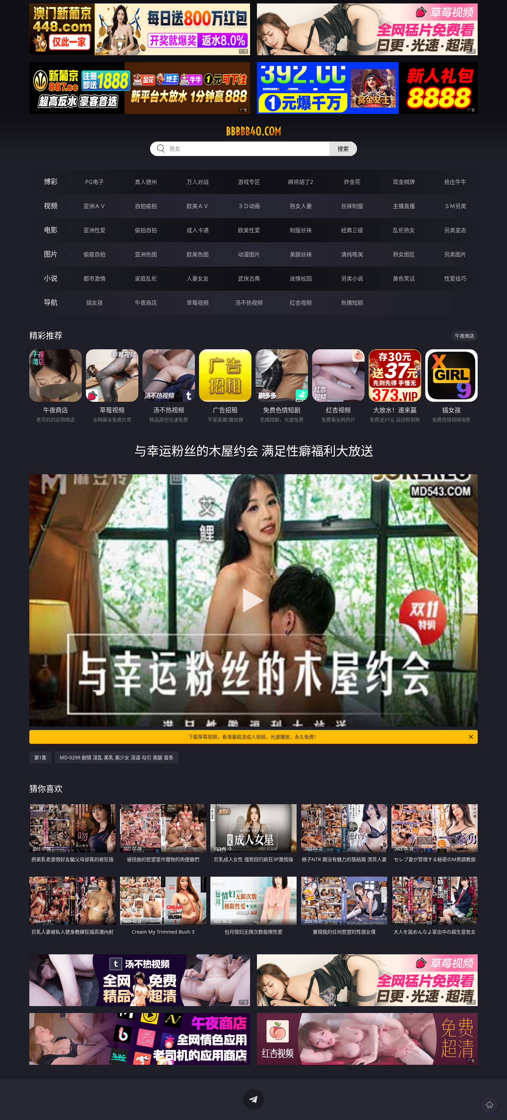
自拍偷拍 (146, 206)
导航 (51, 302)
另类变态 (455, 230)
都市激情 (94, 278)
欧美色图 (198, 254)
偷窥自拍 (94, 254)
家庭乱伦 (146, 278)
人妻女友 (198, 278)
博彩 (51, 181)
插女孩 (94, 302)
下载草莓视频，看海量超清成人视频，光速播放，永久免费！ (253, 736)
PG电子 (94, 182)
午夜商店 (146, 302)
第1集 (40, 757)
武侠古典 (249, 278)
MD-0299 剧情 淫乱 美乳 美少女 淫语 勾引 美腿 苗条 (116, 757)
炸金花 (352, 182)
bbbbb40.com (253, 131)
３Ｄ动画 (249, 206)
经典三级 (352, 230)
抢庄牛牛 (455, 182)
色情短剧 (352, 302)
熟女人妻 (301, 206)
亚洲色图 (146, 254)
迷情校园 (301, 278)
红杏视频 (301, 302)
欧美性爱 (249, 230)
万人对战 (198, 182)
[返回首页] (489, 1105)
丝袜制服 (352, 206)
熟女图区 (404, 254)
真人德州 (146, 182)
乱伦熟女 (404, 230)
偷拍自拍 (146, 230)
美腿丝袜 (301, 254)
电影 (51, 230)
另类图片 (455, 254)
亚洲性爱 (94, 230)
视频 (51, 206)
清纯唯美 (352, 254)
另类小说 (352, 278)
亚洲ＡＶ (94, 206)
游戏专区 (249, 182)
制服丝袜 (301, 230)
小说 (51, 278)
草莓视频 (198, 302)
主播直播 (404, 206)
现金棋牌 (404, 182)
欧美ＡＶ (198, 206)
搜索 (343, 149)
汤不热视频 (249, 302)
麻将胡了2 (300, 182)
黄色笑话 (404, 278)
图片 (51, 254)
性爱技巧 (455, 278)
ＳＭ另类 (455, 206)
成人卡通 (198, 230)
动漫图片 (249, 254)
